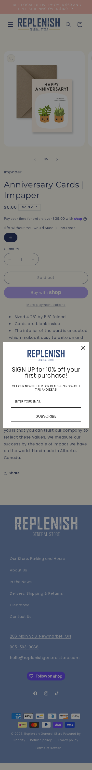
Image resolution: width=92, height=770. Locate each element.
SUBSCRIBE (46, 416)
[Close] (83, 348)
